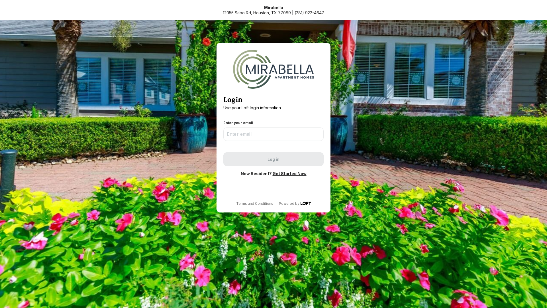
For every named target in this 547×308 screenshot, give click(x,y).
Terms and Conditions (254, 203)
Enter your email (238, 123)
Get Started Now (290, 173)
